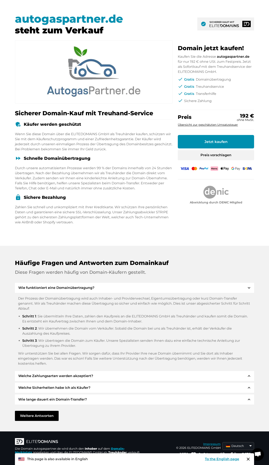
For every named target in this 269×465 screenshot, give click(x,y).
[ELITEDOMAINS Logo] (78, 442)
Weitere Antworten (37, 416)
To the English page (222, 459)
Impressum (212, 444)
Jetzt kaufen (216, 142)
